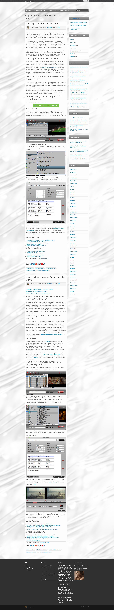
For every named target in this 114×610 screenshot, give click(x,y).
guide (34, 484)
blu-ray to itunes (65, 571)
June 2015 (72, 260)
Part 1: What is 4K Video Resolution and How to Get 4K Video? (39, 289)
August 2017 (73, 186)
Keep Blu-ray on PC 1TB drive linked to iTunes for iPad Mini (78, 154)
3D (58, 565)
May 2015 (72, 262)
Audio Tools (72, 42)
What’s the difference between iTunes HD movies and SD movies (79, 89)
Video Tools (72, 56)
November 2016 (73, 211)
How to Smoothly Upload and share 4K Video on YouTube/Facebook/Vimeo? (43, 537)
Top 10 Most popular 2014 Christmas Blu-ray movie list (78, 142)
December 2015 (73, 243)
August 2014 (73, 288)
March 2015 (72, 268)
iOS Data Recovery (65, 579)
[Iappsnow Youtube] (83, 1)
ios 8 (63, 578)
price (62, 592)
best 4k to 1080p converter (43, 270)
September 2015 (73, 251)
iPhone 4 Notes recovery (66, 583)
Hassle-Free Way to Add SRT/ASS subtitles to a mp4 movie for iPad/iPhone (78, 93)
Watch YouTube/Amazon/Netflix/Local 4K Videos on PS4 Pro (39, 523)
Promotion (61, 10)
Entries (28, 567)
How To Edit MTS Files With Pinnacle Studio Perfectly (78, 29)
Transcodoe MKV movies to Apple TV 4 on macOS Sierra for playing (41, 240)
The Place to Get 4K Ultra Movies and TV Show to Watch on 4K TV (41, 534)
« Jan (44, 579)
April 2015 (72, 265)
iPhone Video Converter (62, 588)
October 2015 (73, 248)
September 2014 (73, 285)
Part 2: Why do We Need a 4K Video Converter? (36, 291)
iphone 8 (68, 586)
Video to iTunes (68, 600)
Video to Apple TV (63, 597)
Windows (48, 341)
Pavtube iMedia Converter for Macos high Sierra (51, 334)
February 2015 (73, 271)
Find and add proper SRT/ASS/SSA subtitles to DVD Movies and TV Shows (78, 146)
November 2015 (73, 245)
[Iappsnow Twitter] (88, 1)
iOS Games (68, 580)
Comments (29, 568)
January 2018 (73, 172)
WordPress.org (29, 569)
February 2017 (73, 203)
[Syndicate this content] (72, 18)
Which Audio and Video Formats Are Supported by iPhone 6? (77, 80)
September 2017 (73, 183)
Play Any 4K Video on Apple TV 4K (34, 256)
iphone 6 (61, 584)
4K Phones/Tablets (38, 10)
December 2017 (73, 175)
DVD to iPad (65, 574)
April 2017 (72, 197)
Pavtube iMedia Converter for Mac (48, 67)
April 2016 (72, 231)
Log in (27, 565)
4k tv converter (30, 268)
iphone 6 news (67, 584)
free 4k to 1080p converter (46, 552)
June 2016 (72, 226)
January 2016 (73, 240)
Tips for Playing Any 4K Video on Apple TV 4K (36, 241)
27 (44, 577)
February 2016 (73, 237)
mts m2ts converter (65, 590)
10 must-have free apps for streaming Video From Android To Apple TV (78, 71)
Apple (59, 27)
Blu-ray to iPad (62, 570)
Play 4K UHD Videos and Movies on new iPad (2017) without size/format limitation (44, 525)
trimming (36, 357)
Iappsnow (76, 18)
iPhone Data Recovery (75, 50)
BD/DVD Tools (73, 45)
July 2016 (72, 223)
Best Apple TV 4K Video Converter (42, 23)
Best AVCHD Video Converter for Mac (78, 25)
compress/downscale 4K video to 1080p (51, 354)
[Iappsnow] (27, 5)
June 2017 (72, 192)
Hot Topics (72, 48)
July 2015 (72, 257)
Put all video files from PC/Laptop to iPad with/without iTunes (78, 103)
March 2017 (72, 200)
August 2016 (73, 220)
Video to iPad (63, 599)
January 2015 (73, 274)
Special (71, 53)
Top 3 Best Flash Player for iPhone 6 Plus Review (79, 67)
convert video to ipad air (65, 572)
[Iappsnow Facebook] (87, 1)
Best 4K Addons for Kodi (32, 252)
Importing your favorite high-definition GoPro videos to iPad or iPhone (78, 98)
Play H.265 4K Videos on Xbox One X (34, 253)
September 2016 (73, 217)
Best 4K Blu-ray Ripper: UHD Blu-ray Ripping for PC (37, 527)
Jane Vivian (49, 27)
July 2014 (72, 291)
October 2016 (73, 214)
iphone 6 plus (62, 586)
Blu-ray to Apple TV (69, 568)
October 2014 (73, 282)
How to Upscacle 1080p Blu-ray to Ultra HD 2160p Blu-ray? (39, 526)
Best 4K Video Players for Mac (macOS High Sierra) (37, 538)
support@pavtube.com (44, 258)
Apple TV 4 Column (48, 10)
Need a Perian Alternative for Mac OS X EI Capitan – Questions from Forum (79, 84)
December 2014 (73, 277)
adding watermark (53, 482)
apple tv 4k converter (31, 270)
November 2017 (73, 177)
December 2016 (73, 209)
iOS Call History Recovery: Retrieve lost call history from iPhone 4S (78, 158)
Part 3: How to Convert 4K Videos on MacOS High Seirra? (38, 293)
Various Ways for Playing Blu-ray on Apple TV (36, 245)
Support (67, 10)
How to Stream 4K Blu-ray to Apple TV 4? (35, 244)
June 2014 (72, 294)
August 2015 (73, 254)
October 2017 (73, 180)
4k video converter (39, 268)
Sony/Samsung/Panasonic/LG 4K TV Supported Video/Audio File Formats (42, 529)
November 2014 (73, 279)
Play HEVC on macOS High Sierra (34, 540)
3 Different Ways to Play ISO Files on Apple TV (36, 251)
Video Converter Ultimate (75, 106)
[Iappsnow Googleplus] (85, 1)
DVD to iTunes (65, 575)
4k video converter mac (50, 268)
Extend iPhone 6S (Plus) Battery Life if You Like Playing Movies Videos (79, 151)
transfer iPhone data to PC (64, 596)
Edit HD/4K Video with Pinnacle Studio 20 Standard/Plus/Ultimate (40, 536)
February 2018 (73, 169)
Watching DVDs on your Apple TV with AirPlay (78, 76)
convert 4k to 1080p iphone (32, 552)
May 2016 (72, 228)
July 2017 (72, 189)
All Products (28, 10)
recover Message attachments (65, 593)
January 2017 (73, 206)
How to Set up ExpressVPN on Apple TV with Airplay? (38, 242)
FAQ (55, 10)
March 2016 (72, 234)
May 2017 (72, 194)
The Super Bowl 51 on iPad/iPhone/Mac (78, 22)
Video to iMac (68, 597)
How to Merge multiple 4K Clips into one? (35, 255)
